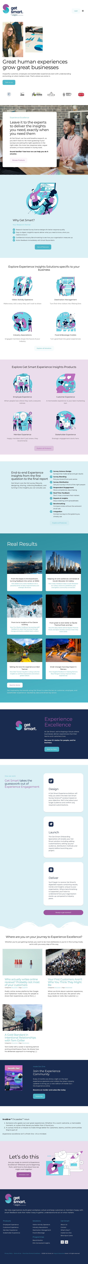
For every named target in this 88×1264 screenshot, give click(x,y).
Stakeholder (68, 987)
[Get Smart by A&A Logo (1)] (13, 5)
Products (7, 1221)
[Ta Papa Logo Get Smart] (67, 93)
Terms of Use (17, 1253)
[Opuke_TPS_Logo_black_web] (51, 92)
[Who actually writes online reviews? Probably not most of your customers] (22, 962)
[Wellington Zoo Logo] (22, 93)
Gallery (24, 958)
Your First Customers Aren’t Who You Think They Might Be (64, 959)
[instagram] (62, 1242)
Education (15, 987)
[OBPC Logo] (9, 93)
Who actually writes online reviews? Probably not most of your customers (21, 958)
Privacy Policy (9, 1253)
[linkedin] (66, 1242)
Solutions (37, 1221)
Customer (25, 987)
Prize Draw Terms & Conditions (31, 1253)
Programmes (38, 1237)
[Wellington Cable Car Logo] (81, 92)
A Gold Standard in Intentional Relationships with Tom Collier (21, 1015)
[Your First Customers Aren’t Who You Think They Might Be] (65, 962)
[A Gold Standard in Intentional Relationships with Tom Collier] (22, 1017)
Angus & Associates (59, 1253)
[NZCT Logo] (37, 93)
